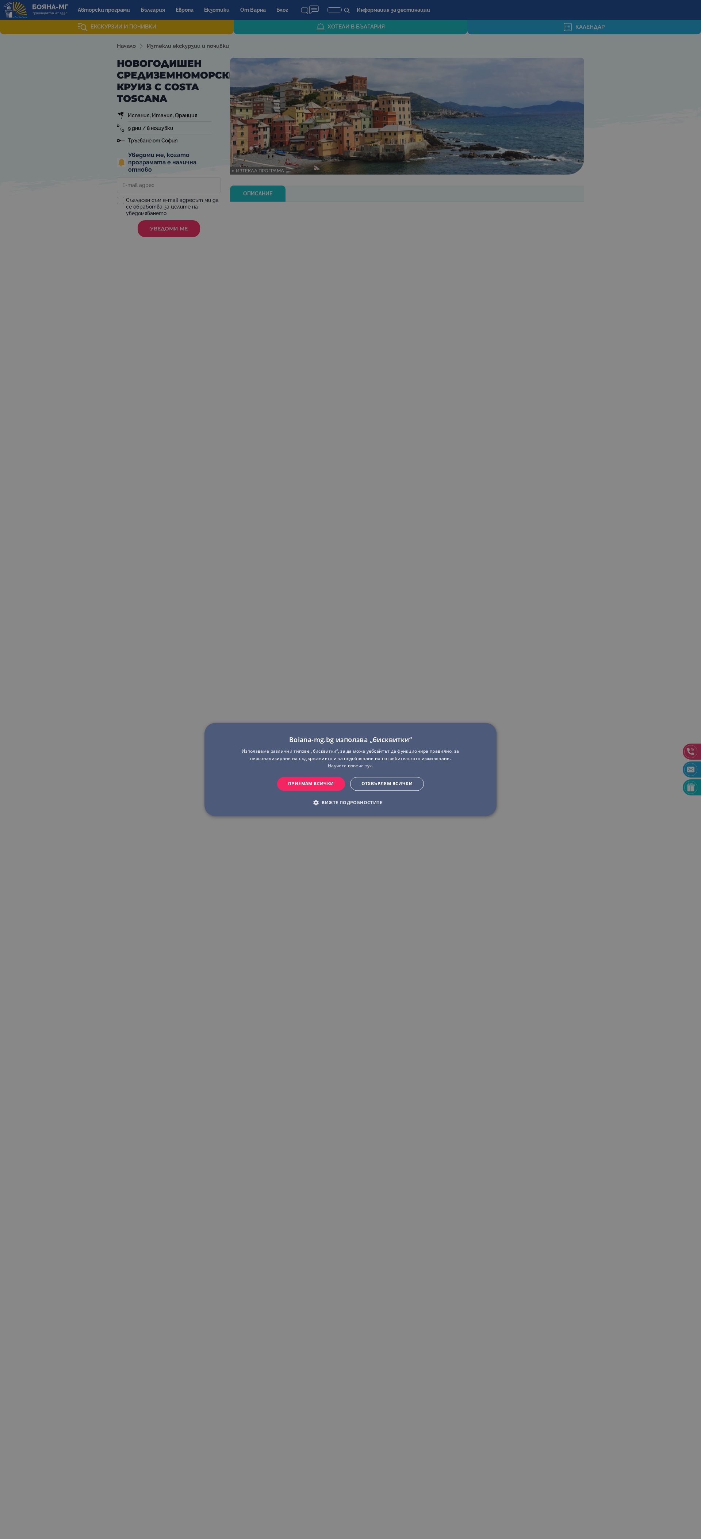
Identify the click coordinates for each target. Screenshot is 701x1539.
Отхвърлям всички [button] (387, 783)
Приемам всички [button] (311, 783)
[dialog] (350, 769)
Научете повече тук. (350, 766)
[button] (350, 802)
